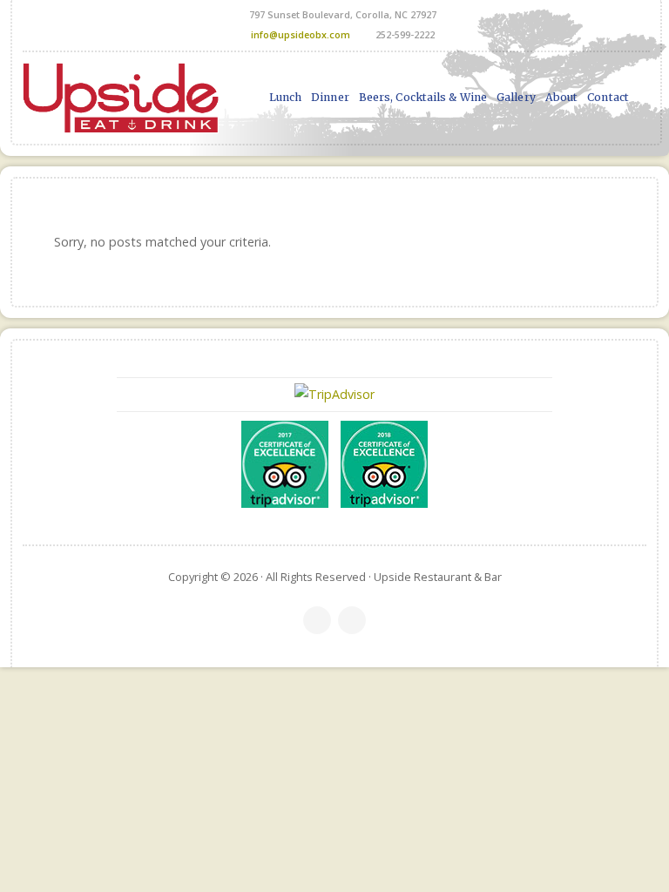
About (561, 97)
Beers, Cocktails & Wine (423, 97)
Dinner (330, 97)
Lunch (285, 97)
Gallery (516, 97)
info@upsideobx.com (300, 34)
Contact (608, 97)
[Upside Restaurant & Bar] (121, 98)
